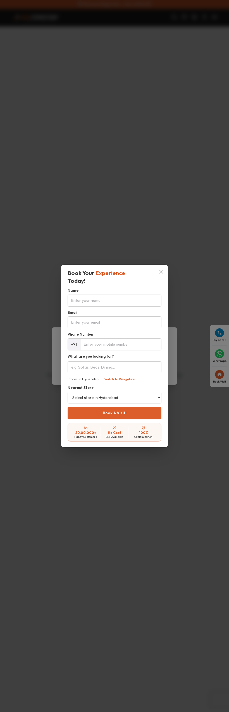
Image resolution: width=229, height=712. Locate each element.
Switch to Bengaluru (119, 379)
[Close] (161, 272)
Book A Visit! (115, 412)
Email (73, 312)
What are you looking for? (91, 356)
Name (73, 290)
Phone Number (81, 334)
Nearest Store (81, 387)
